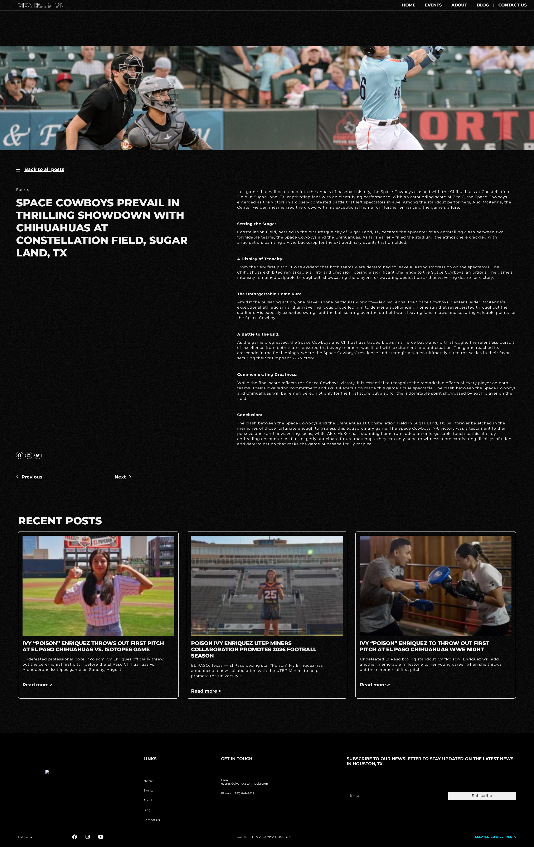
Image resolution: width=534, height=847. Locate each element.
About (459, 5)
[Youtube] (100, 836)
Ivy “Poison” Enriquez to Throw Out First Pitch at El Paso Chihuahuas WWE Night (424, 646)
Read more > (38, 685)
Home (408, 5)
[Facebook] (74, 836)
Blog (483, 5)
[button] (19, 455)
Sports (22, 189)
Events (433, 5)
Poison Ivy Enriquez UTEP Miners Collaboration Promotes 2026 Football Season (253, 649)
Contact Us (512, 5)
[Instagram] (87, 836)
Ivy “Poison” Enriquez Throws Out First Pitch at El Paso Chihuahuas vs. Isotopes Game (93, 646)
